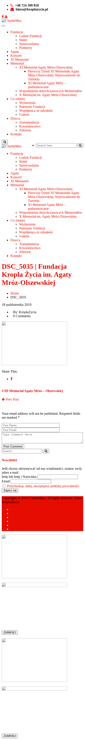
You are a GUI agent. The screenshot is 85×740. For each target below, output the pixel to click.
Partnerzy (25, 48)
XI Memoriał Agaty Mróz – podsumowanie (47, 85)
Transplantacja (29, 122)
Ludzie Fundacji (30, 36)
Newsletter (17, 525)
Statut (23, 40)
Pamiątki (16, 517)
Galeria (24, 114)
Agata (14, 51)
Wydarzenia (27, 103)
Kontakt (16, 134)
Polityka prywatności (24, 521)
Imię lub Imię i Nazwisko (19, 476)
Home (14, 293)
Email (6, 481)
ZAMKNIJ (9, 632)
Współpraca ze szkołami (36, 110)
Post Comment (12, 446)
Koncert (16, 55)
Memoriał (17, 63)
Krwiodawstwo (30, 126)
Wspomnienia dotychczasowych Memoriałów (50, 91)
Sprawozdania (29, 44)
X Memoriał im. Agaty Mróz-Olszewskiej (47, 95)
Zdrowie (25, 130)
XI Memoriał (19, 59)
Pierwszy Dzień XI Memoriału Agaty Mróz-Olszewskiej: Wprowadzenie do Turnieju (54, 75)
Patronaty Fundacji (32, 106)
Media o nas (18, 513)
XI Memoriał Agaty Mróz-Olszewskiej (45, 67)
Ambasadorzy (20, 509)
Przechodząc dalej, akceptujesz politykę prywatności (43, 486)
